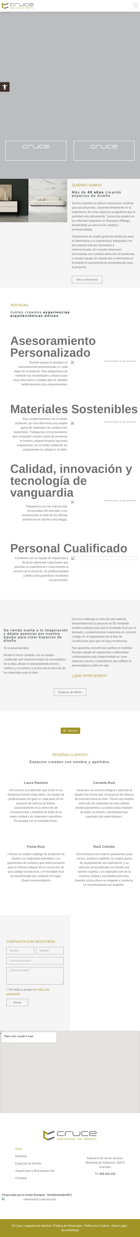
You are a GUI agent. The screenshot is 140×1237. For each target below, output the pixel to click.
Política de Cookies (96, 1225)
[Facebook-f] (126, 1150)
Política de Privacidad (67, 1225)
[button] (4, 87)
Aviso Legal (119, 1225)
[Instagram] (133, 1150)
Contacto (21, 1178)
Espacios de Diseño (28, 1163)
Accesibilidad (70, 1230)
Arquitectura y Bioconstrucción (35, 1170)
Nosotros (21, 1156)
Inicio (18, 1148)
